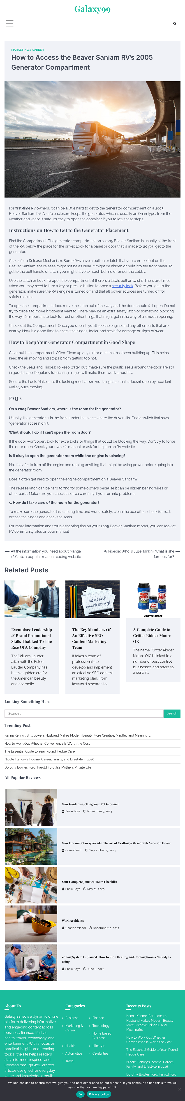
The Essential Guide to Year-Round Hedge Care (40, 751)
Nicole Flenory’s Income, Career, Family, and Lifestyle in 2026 (49, 759)
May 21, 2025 (95, 850)
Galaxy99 (92, 8)
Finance (98, 1018)
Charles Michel (75, 889)
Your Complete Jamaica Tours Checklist (89, 843)
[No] (179, 1089)
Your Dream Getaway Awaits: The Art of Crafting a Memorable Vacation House (116, 804)
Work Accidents (73, 882)
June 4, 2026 (95, 930)
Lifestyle (98, 1046)
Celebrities (100, 1053)
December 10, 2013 (106, 889)
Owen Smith (73, 811)
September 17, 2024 (102, 811)
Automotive (73, 1053)
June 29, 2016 (102, 966)
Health (70, 1046)
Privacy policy (99, 1094)
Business (71, 1018)
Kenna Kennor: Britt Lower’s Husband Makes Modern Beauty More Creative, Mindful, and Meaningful (78, 735)
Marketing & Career (27, 49)
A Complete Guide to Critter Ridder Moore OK (152, 635)
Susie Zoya (72, 850)
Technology (101, 1026)
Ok (81, 1094)
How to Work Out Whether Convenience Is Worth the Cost (47, 743)
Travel (69, 1061)
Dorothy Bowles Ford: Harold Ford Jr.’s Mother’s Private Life (48, 767)
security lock (122, 286)
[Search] (174, 23)
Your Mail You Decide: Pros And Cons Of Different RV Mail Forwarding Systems (117, 959)
